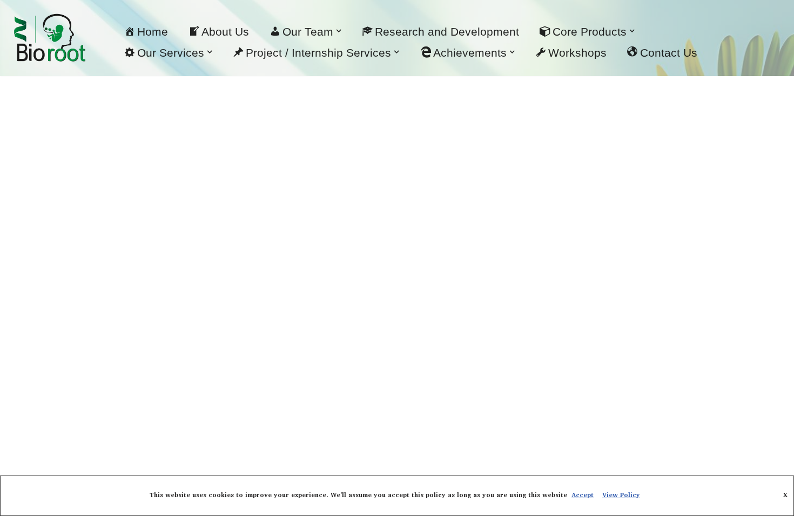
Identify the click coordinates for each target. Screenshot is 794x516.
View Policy (621, 495)
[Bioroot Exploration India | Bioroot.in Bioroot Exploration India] (49, 38)
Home (152, 31)
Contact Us (668, 52)
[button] (338, 30)
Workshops (577, 52)
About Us (225, 31)
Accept (582, 495)
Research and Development (447, 31)
